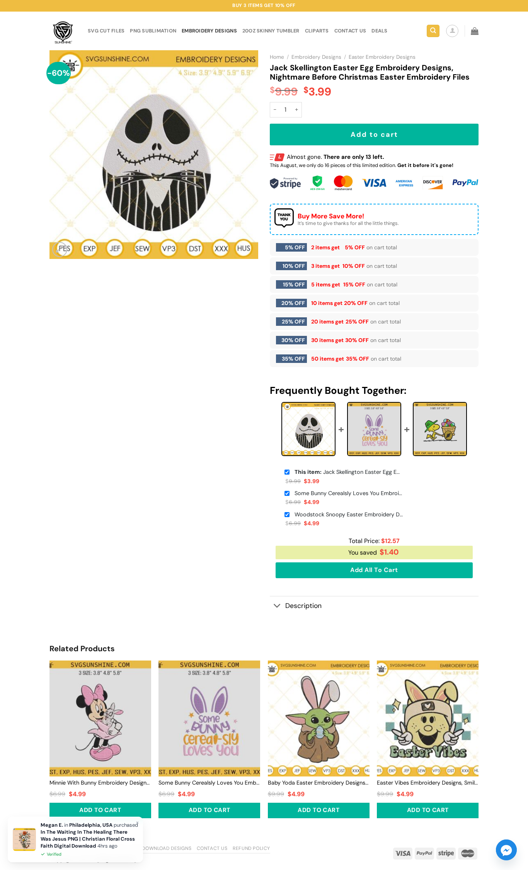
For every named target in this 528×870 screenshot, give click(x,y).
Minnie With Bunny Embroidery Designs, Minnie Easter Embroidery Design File (100, 782)
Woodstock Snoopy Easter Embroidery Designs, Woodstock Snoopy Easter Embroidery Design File (349, 514)
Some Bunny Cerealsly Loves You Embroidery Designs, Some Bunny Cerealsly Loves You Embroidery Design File (349, 493)
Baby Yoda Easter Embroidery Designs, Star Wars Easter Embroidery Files (319, 782)
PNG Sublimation (153, 30)
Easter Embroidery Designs (382, 57)
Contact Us (212, 848)
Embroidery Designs (209, 30)
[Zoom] (59, 249)
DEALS (379, 30)
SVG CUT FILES (106, 30)
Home (277, 57)
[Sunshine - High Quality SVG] (62, 31)
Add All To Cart (374, 570)
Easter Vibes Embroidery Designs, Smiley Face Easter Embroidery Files (428, 782)
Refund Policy (251, 848)
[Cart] (475, 30)
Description (303, 605)
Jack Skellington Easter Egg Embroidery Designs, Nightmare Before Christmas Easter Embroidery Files (349, 471)
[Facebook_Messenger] (506, 849)
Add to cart (374, 134)
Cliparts (317, 30)
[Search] (433, 31)
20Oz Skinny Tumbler (271, 30)
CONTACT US (350, 30)
